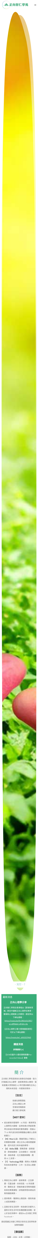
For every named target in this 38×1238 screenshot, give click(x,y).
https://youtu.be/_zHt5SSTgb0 (18, 1037)
